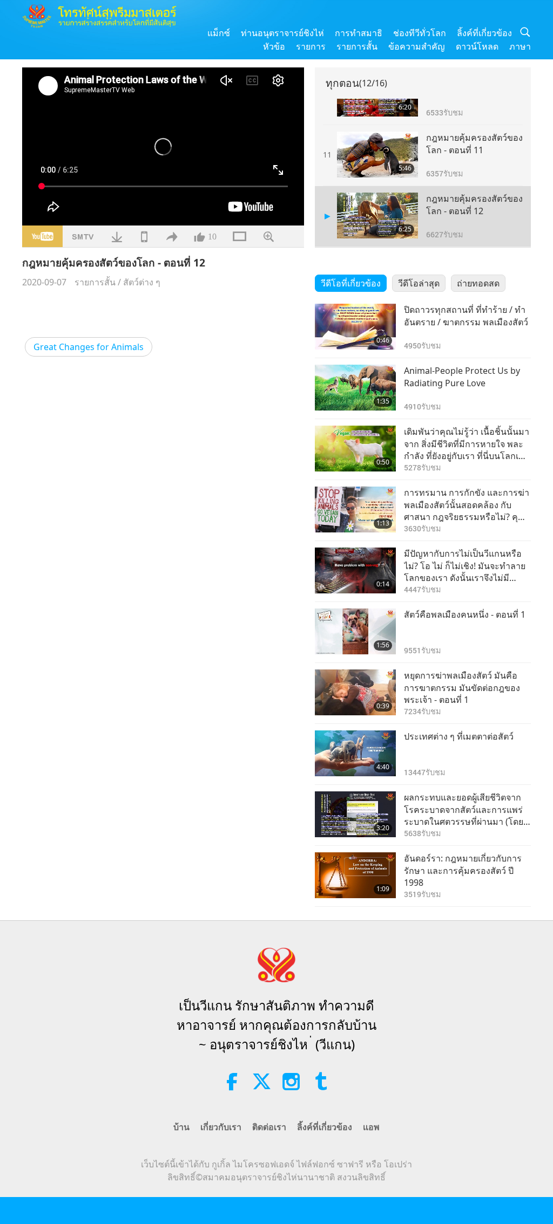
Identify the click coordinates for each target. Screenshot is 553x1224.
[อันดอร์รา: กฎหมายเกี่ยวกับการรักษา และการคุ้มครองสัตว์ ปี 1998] (355, 875)
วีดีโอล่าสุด (419, 283)
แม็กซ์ (218, 33)
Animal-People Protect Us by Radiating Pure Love (462, 376)
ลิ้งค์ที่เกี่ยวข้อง (484, 33)
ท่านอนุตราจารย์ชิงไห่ (282, 33)
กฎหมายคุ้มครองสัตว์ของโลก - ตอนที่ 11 (474, 143)
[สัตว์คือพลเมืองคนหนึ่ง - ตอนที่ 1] (355, 631)
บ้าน (181, 1127)
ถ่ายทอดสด (478, 283)
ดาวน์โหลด (477, 46)
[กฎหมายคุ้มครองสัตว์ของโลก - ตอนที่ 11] (377, 154)
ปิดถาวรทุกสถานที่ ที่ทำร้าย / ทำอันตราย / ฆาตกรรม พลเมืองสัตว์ (466, 315)
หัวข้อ (274, 46)
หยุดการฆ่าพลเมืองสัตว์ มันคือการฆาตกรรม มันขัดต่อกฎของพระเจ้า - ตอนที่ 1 (462, 687)
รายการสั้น (356, 46)
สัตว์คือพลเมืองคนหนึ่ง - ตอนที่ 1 (464, 614)
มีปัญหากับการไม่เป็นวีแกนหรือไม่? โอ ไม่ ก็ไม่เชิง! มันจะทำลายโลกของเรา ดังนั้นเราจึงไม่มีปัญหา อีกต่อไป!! (464, 566)
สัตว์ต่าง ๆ (141, 282)
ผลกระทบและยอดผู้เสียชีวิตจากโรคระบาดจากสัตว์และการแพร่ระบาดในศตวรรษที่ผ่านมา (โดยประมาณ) (463, 809)
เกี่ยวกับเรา (220, 1127)
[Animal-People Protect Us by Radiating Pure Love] (355, 388)
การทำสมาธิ (358, 33)
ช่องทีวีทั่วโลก (419, 33)
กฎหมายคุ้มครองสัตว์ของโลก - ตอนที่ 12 (474, 204)
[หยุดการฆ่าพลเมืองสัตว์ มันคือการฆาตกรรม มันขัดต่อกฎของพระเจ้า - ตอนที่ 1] (355, 692)
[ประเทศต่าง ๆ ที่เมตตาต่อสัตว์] (355, 753)
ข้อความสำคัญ (416, 46)
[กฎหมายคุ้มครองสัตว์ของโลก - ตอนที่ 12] (377, 215)
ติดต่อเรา (269, 1127)
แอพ (371, 1127)
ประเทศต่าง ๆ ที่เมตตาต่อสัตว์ (459, 736)
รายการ (311, 46)
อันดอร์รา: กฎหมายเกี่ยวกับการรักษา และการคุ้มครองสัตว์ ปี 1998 (463, 870)
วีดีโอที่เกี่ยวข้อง (351, 283)
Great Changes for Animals (88, 347)
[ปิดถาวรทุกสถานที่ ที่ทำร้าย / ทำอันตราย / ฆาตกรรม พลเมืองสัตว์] (355, 327)
